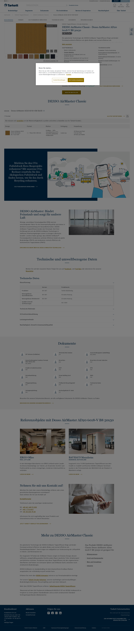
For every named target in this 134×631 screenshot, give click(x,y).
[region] (68, 74)
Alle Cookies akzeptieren (76, 80)
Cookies (68, 74)
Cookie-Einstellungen (59, 80)
